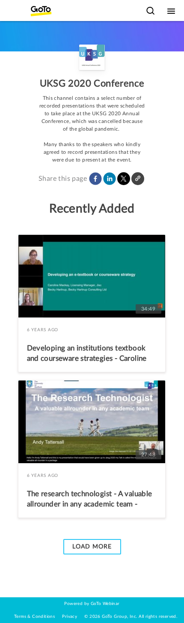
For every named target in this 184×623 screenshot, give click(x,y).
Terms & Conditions (34, 616)
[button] (95, 178)
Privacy (69, 616)
